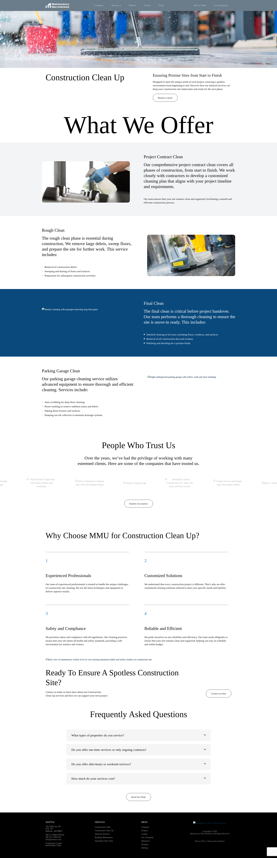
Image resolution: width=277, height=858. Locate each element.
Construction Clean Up (104, 830)
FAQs (161, 5)
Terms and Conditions (216, 841)
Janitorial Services (102, 834)
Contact (147, 5)
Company (99, 5)
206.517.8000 (199, 5)
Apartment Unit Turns (104, 841)
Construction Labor (103, 827)
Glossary (144, 844)
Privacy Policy (200, 841)
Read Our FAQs (138, 797)
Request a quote (165, 98)
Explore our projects (138, 504)
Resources (145, 841)
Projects (132, 5)
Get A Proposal (221, 5)
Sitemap (144, 848)
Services (115, 5)
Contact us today (218, 693)
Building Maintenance (104, 837)
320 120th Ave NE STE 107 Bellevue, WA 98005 (54, 828)
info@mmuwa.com (53, 839)
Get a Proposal (147, 837)
